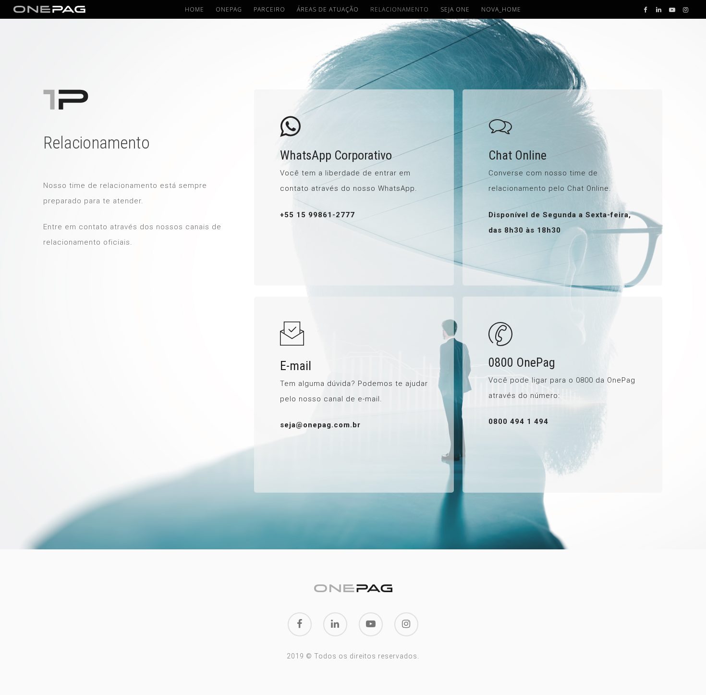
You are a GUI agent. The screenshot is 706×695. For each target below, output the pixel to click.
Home (194, 9)
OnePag (229, 9)
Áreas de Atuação (328, 9)
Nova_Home (501, 9)
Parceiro (269, 9)
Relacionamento (399, 9)
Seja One (455, 9)
